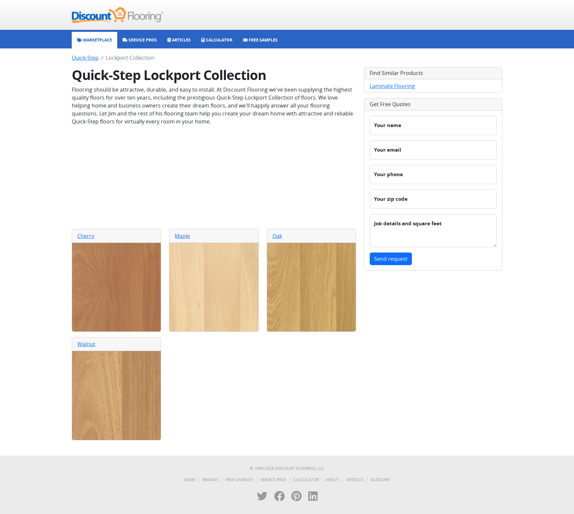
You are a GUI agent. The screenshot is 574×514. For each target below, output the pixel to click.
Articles (355, 479)
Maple (182, 236)
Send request (391, 258)
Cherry (85, 236)
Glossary (381, 479)
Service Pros (273, 479)
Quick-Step (85, 57)
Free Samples (239, 479)
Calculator (306, 479)
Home (190, 479)
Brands (211, 479)
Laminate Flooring (392, 86)
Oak (277, 236)
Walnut (86, 344)
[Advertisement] (214, 177)
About (332, 479)
